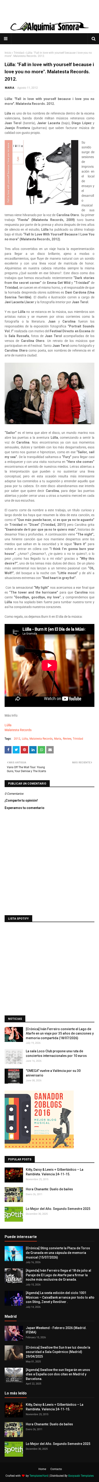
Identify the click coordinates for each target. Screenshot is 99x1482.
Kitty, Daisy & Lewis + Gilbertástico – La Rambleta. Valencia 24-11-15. (54, 1172)
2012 (17, 738)
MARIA (9, 87)
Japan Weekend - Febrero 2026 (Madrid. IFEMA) (56, 1330)
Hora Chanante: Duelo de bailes (49, 1189)
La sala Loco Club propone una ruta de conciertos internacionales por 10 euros (56, 1053)
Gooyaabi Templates (81, 1475)
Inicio (8, 52)
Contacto (56, 1469)
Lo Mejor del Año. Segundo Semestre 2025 (58, 1209)
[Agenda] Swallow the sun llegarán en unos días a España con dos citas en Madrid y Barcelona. (58, 1374)
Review (67, 738)
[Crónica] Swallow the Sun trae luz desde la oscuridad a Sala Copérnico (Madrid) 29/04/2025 (58, 1352)
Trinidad (19, 52)
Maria (57, 738)
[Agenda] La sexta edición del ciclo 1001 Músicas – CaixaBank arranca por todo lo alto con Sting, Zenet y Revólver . (60, 1297)
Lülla (8, 725)
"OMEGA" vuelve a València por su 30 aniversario (53, 1073)
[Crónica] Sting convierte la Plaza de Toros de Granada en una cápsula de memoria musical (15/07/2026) (58, 1252)
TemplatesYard (38, 1475)
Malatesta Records (18, 730)
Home (42, 1469)
